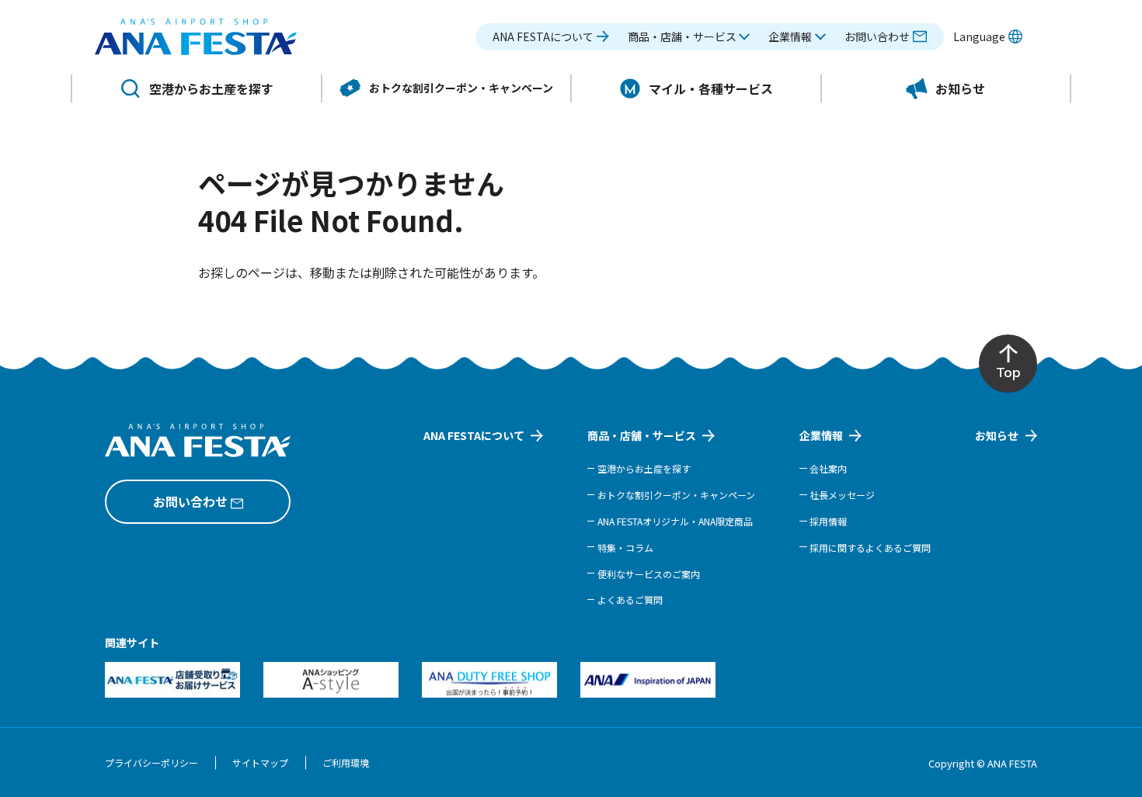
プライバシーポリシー (151, 762)
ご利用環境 (345, 762)
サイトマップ (260, 762)
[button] (689, 36)
